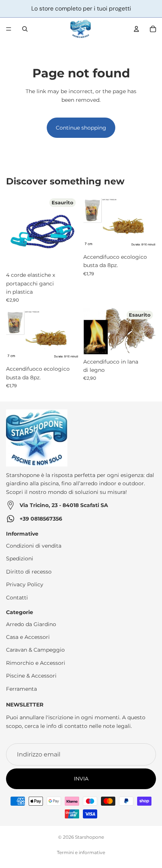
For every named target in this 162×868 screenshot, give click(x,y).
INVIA (81, 778)
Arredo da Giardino (31, 623)
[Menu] (8, 29)
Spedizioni (19, 558)
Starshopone (89, 837)
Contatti (17, 597)
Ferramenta (21, 688)
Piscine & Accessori (31, 675)
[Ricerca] (25, 29)
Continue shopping (81, 127)
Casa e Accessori (28, 637)
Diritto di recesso (29, 571)
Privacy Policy (24, 584)
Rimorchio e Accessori (35, 663)
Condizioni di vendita (33, 545)
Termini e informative (81, 852)
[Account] (136, 29)
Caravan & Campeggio (35, 649)
